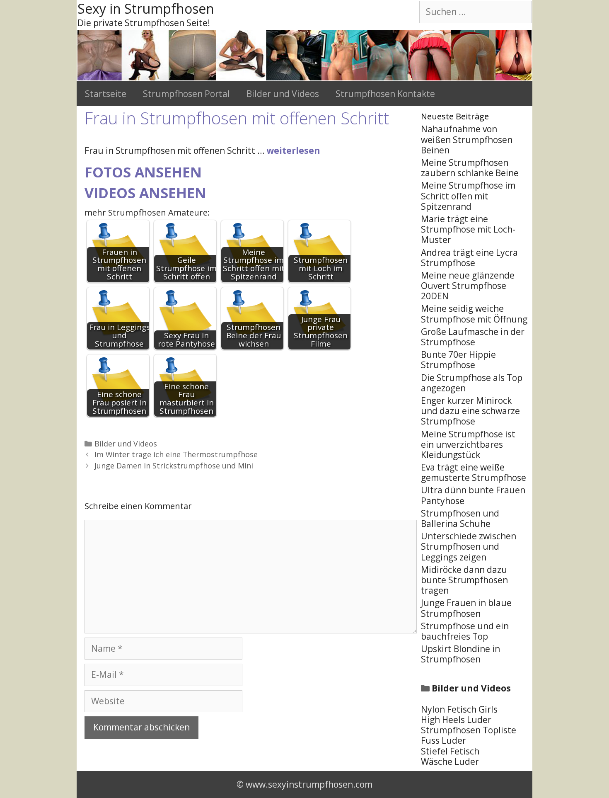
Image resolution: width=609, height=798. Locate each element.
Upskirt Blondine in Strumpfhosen (460, 654)
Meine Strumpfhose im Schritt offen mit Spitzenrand (468, 195)
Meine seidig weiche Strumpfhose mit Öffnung (474, 314)
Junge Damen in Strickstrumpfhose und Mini (173, 466)
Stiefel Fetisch (450, 751)
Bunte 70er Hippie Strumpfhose (458, 360)
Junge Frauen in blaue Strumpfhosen (466, 608)
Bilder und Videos (283, 93)
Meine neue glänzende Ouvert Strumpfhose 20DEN (468, 285)
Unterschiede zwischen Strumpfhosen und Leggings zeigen (468, 546)
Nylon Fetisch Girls (459, 709)
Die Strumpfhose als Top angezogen (471, 383)
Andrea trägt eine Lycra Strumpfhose (469, 258)
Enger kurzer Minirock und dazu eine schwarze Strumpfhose (470, 411)
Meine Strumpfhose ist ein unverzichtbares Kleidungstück (468, 444)
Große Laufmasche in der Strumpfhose (472, 337)
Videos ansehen (145, 192)
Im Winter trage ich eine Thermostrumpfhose (176, 454)
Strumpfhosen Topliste (468, 730)
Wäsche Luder (450, 761)
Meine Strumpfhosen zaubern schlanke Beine (470, 168)
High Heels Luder (456, 719)
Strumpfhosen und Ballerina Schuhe (460, 518)
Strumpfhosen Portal (186, 93)
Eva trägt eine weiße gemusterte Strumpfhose (473, 472)
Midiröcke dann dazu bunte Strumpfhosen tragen (464, 580)
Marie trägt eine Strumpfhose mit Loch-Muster (468, 229)
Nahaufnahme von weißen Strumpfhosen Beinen (466, 139)
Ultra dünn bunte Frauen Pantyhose (473, 495)
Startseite (105, 93)
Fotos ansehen (143, 172)
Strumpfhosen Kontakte (385, 93)
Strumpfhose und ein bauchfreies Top (465, 631)
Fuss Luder (443, 740)
